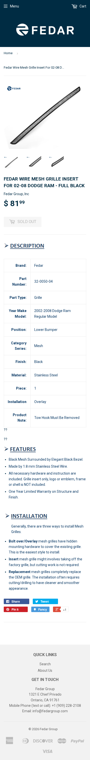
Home (8, 53)
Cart (82, 6)
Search (45, 664)
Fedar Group (49, 729)
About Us (45, 670)
